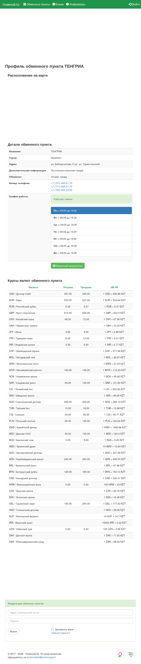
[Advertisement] (70, 36)
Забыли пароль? (60, 632)
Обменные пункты (38, 4)
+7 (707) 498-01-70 (61, 183)
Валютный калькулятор (69, 265)
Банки (59, 4)
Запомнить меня (64, 629)
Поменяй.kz (11, 4)
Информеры (77, 4)
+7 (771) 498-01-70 (61, 186)
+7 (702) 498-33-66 (61, 190)
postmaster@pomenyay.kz (41, 657)
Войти (135, 4)
